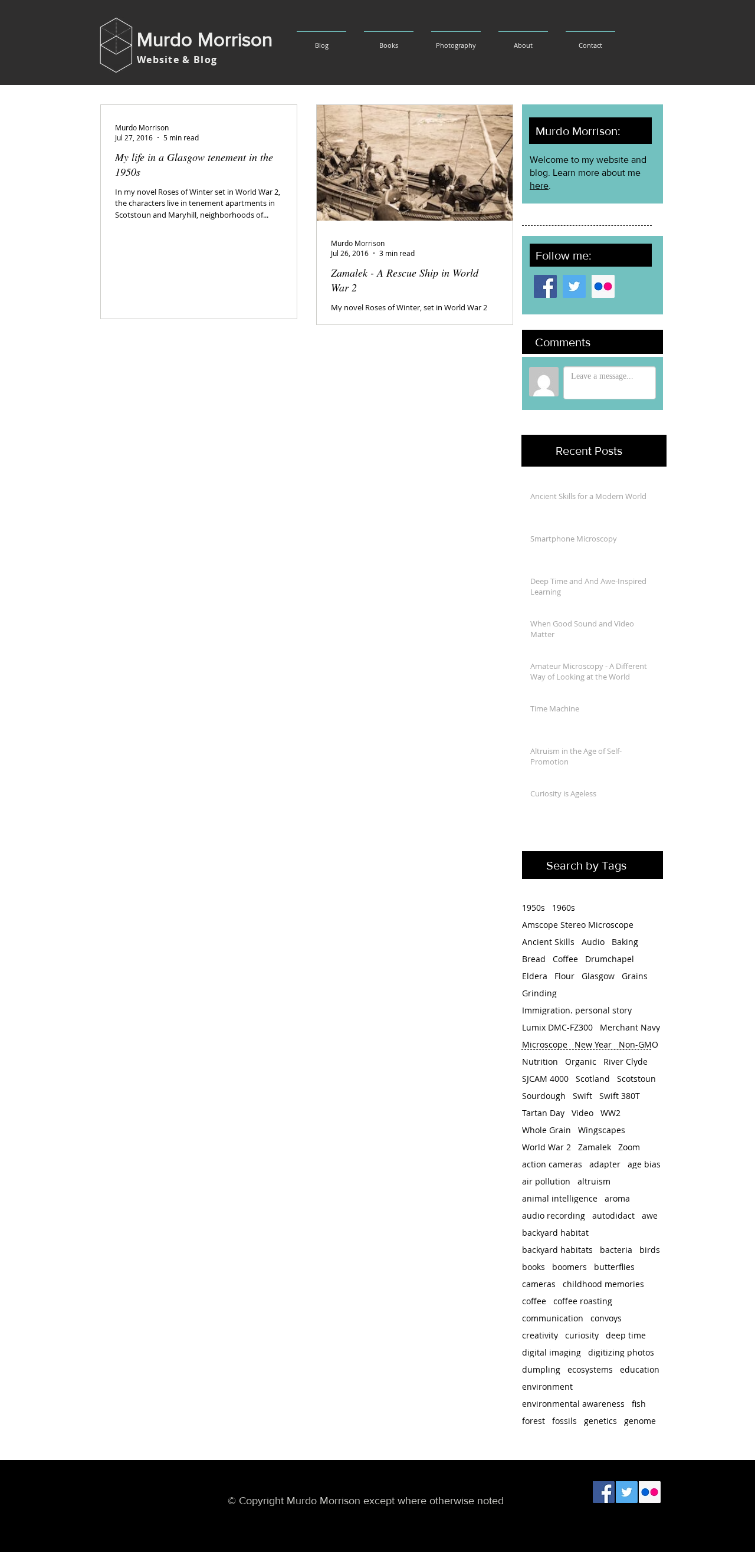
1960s (563, 908)
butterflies (614, 1267)
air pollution (546, 1181)
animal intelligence (560, 1198)
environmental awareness (573, 1404)
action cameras (552, 1164)
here (539, 186)
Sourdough (544, 1096)
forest (533, 1421)
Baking (625, 942)
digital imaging (551, 1352)
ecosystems (590, 1369)
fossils (564, 1421)
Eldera (534, 976)
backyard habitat (555, 1233)
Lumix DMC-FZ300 (557, 1027)
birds (649, 1250)
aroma (617, 1198)
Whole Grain (546, 1130)
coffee (534, 1301)
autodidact (613, 1215)
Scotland (593, 1079)
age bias (644, 1164)
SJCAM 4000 (545, 1079)
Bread (534, 959)
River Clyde (625, 1061)
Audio (593, 942)
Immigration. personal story (577, 1010)
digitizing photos (621, 1352)
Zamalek (594, 1147)
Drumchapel (609, 959)
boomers (569, 1267)
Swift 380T (619, 1096)
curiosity (582, 1335)
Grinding (539, 993)
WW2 (610, 1113)
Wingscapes (601, 1130)
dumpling (541, 1369)
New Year (593, 1044)
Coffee (565, 959)
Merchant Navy (630, 1027)
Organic (580, 1061)
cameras (539, 1284)
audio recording (553, 1215)
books (533, 1267)
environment (547, 1387)
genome (640, 1421)
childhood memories (603, 1284)
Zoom (629, 1147)
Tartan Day (543, 1113)
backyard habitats (557, 1250)
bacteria (616, 1250)
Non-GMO (638, 1044)
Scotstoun (636, 1079)
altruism (593, 1181)
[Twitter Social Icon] (574, 286)
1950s (533, 908)
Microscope (544, 1044)
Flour (564, 976)
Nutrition (540, 1061)
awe (650, 1215)
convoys (606, 1318)
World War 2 (546, 1147)
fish (639, 1404)
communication (552, 1318)
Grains (635, 976)
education (639, 1369)
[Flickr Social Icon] (603, 286)
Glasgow (598, 976)
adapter (605, 1164)
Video (582, 1113)
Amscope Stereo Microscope (577, 925)
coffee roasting (582, 1301)
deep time (626, 1335)
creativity (540, 1335)
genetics (600, 1421)
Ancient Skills (548, 942)
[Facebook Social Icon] (545, 286)
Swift (582, 1096)
